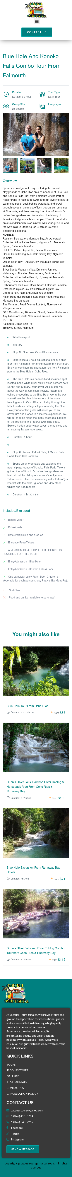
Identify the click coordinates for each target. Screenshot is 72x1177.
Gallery (13, 1076)
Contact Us (15, 1087)
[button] (37, 21)
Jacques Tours (17, 1070)
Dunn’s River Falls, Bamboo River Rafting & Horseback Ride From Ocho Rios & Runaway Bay (35, 786)
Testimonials (17, 1082)
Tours (11, 1064)
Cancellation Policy (22, 1093)
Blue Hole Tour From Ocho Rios (27, 706)
